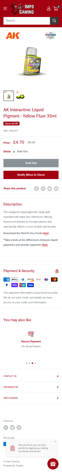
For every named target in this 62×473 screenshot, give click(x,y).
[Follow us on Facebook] (5, 427)
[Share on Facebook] (36, 188)
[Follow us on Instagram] (19, 427)
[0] (56, 8)
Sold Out (31, 163)
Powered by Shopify (13, 465)
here (46, 233)
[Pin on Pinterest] (43, 188)
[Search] (54, 21)
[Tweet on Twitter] (49, 188)
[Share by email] (56, 188)
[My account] (48, 8)
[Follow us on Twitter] (12, 427)
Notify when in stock (31, 174)
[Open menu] (5, 8)
